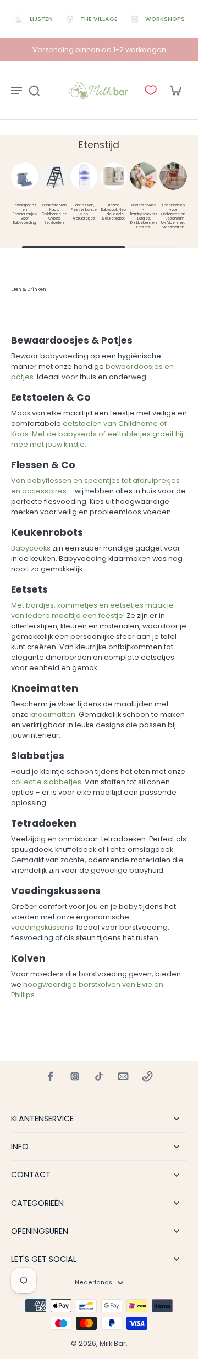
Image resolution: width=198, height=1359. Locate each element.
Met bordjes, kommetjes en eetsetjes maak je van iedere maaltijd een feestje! (92, 610)
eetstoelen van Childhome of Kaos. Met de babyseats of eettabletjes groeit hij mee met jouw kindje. (97, 434)
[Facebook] (50, 1076)
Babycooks (31, 548)
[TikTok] (99, 1076)
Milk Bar (113, 1343)
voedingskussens (42, 927)
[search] (34, 90)
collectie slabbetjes (46, 782)
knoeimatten (52, 714)
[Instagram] (75, 1076)
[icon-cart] (175, 90)
